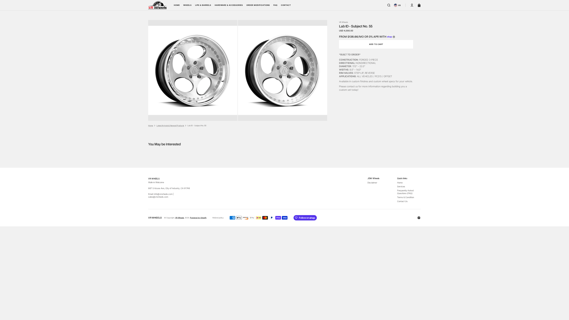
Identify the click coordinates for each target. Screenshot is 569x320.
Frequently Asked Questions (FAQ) (405, 192)
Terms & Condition (405, 197)
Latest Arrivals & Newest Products (170, 125)
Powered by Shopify (198, 218)
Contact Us (402, 201)
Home (150, 125)
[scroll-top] (562, 313)
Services (401, 186)
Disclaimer (372, 182)
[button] (388, 5)
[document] (237, 70)
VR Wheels (179, 218)
